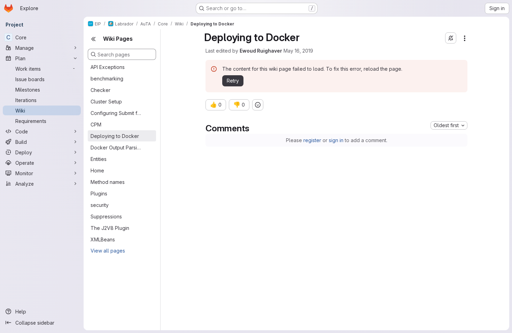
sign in (336, 140)
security (100, 205)
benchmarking (107, 79)
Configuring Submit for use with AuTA (116, 113)
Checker (100, 90)
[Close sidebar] (93, 39)
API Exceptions (108, 67)
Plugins (99, 193)
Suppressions (106, 216)
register (312, 140)
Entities (99, 159)
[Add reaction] (257, 104)
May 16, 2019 (298, 51)
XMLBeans (103, 239)
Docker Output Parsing (116, 147)
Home (97, 170)
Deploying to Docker (115, 136)
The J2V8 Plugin (110, 228)
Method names (108, 182)
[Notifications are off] (450, 38)
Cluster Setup (106, 101)
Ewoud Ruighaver (261, 51)
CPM (96, 124)
